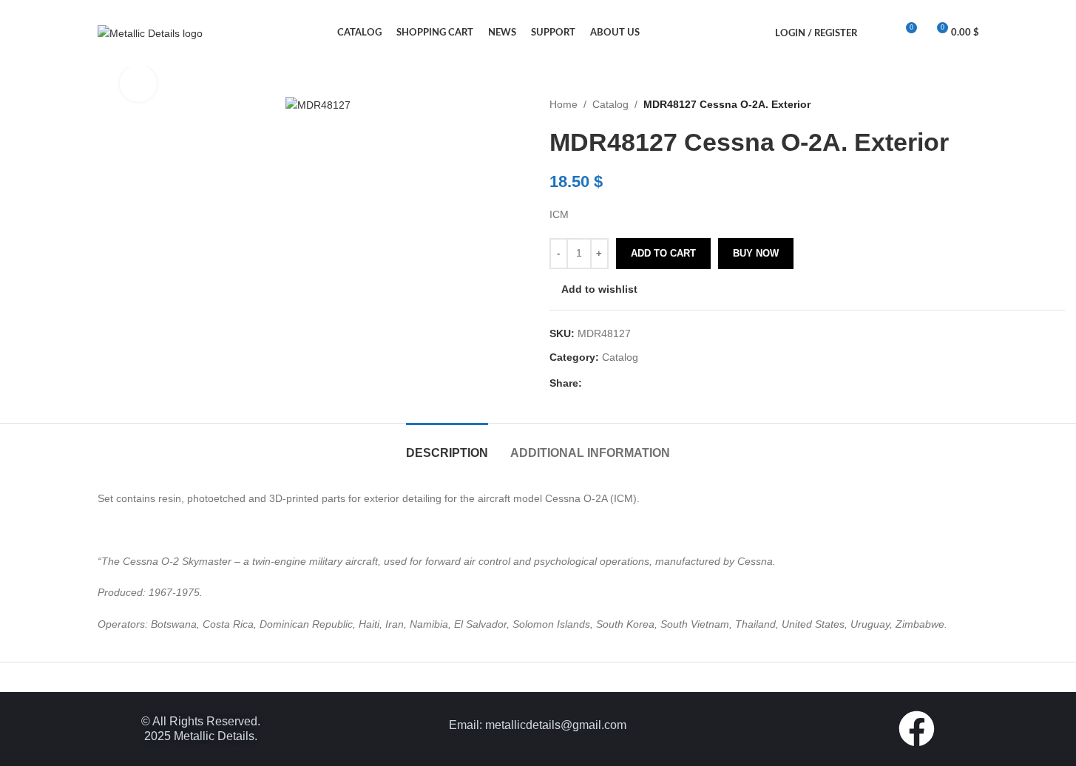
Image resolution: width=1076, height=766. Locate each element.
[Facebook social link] (591, 383)
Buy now (756, 253)
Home (563, 104)
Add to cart (663, 253)
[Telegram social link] (662, 383)
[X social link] (608, 383)
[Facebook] (917, 729)
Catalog (610, 104)
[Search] (877, 33)
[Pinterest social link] (626, 383)
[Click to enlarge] (138, 83)
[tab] (447, 445)
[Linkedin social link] (644, 383)
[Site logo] (150, 32)
